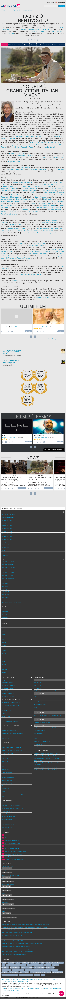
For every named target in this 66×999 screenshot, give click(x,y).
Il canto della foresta (7, 783)
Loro (15, 214)
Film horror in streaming (8, 696)
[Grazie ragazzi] (48, 426)
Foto (40, 45)
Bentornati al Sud (6, 769)
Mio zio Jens (5, 803)
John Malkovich (49, 193)
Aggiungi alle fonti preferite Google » (24, 10)
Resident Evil (5, 755)
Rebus (31, 147)
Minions (4, 962)
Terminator (37, 975)
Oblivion (4, 893)
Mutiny (35, 736)
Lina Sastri (54, 228)
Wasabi (3, 911)
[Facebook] (28, 40)
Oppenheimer (47, 965)
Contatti (9, 988)
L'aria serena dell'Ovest (14, 170)
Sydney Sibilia (58, 256)
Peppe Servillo (17, 231)
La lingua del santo (8, 190)
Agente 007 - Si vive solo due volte (10, 875)
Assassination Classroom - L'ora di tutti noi (12, 808)
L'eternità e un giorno (43, 186)
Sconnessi (24, 210)
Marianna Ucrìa (53, 184)
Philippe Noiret (26, 186)
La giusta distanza (50, 190)
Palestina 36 (5, 761)
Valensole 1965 (6, 738)
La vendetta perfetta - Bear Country (11, 708)
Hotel (32, 193)
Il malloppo (37, 696)
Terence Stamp (58, 145)
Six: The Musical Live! (7, 819)
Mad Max (22, 975)
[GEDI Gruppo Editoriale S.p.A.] (56, 2)
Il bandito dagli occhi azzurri (36, 136)
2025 (10, 514)
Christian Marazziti (54, 209)
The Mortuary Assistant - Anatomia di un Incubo (46, 710)
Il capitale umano (11, 205)
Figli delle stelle (58, 201)
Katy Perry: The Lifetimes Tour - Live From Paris (46, 691)
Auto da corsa (15, 970)
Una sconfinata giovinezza (26, 199)
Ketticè (35, 707)
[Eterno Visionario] (48, 316)
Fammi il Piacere (38, 701)
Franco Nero (59, 136)
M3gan (42, 962)
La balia (14, 188)
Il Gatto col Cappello (7, 772)
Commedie (4, 609)
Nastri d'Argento (58, 31)
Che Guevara (29, 975)
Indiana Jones (28, 970)
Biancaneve (30, 965)
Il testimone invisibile (8, 212)
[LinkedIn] (34, 40)
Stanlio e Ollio (5, 902)
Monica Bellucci (6, 199)
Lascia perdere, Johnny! (17, 229)
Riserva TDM (48, 988)
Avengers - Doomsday (7, 753)
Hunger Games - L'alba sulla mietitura (11, 747)
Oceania (4, 727)
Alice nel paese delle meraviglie (10, 975)
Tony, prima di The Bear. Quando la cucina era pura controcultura (18, 930)
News (25, 45)
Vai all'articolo (22, 488)
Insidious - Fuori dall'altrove (9, 730)
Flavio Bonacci (47, 231)
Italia (11, 327)
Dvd (41, 979)
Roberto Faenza (9, 186)
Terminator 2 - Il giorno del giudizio (14, 854)
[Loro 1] (17, 426)
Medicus (4, 907)
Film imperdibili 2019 (7, 539)
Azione (3, 620)
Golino (14, 281)
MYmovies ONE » (6, 10)
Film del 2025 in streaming (8, 682)
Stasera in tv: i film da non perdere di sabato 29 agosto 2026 (17, 932)
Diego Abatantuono (15, 161)
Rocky (42, 975)
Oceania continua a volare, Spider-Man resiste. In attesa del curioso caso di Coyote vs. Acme (25, 924)
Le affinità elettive (25, 182)
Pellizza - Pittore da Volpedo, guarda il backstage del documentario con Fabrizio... (11, 479)
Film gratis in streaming (7, 680)
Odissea (7, 837)
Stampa (33, 45)
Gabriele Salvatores (16, 153)
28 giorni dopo (25, 962)
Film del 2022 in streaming (8, 691)
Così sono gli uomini (7, 811)
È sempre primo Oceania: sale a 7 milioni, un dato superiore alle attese (20, 949)
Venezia (11, 33)
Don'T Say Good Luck (7, 827)
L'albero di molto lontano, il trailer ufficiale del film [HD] (16, 946)
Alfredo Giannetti (19, 136)
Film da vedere (5, 544)
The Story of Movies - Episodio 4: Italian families (46, 769)
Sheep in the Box (6, 716)
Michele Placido (7, 201)
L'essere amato (5, 788)
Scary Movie (11, 962)
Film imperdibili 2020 (7, 536)
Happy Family (59, 157)
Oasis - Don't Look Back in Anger (42, 741)
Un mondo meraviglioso (40, 704)
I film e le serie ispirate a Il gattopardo (16, 965)
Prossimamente (6, 981)
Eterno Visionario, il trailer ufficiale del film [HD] (40, 478)
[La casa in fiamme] (16, 316)
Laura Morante (40, 197)
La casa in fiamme (8, 325)
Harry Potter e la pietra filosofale (10, 721)
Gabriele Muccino (17, 195)
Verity (3, 796)
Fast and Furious (24, 972)
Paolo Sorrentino (7, 214)
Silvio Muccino (15, 197)
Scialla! (32, 203)
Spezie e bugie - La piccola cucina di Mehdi (45, 727)
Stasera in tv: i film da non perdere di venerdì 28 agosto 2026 (17, 951)
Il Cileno (4, 713)
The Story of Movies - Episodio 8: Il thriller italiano (46, 755)
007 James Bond (6, 970)
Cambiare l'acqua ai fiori (8, 775)
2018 (14, 437)
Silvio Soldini (25, 167)
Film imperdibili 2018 (7, 542)
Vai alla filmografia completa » (56, 339)
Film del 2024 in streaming (8, 685)
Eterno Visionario (41, 325)
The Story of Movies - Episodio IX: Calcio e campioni (47, 753)
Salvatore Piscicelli (20, 147)
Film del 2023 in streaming (8, 688)
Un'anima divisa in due (38, 170)
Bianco (3, 785)
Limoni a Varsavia (6, 710)
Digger (3, 791)
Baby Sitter (55, 965)
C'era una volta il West (7, 866)
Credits (4, 988)
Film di (3, 550)
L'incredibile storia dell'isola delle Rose (15, 258)
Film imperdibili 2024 (7, 525)
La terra (4, 222)
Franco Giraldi (39, 243)
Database (15, 979)
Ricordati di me (51, 220)
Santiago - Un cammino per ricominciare (12, 750)
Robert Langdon (46, 970)
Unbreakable (37, 970)
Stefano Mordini (32, 212)
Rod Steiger (42, 184)
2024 (47, 327)
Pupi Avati (47, 199)
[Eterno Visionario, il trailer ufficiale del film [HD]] (40, 467)
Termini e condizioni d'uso (35, 988)
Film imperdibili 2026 (7, 520)
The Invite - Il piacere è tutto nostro (10, 745)
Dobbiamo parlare (41, 207)
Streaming (62, 45)
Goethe (15, 182)
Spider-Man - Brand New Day (12, 840)
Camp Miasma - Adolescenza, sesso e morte (13, 733)
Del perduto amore (16, 224)
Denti (44, 157)
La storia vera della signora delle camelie (44, 143)
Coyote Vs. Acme (38, 685)
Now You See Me (35, 962)
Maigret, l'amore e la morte (8, 813)
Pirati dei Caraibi (50, 967)
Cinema (54, 45)
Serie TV (36, 979)
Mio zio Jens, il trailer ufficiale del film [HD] (12, 940)
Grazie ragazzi (39, 435)
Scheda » (28, 331)
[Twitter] (31, 40)
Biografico (5, 437)
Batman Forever (6, 916)
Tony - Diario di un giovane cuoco (10, 705)
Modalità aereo (5, 898)
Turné (62, 155)
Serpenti (36, 738)
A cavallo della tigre (28, 190)
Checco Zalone (38, 965)
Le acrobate (59, 170)
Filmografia (11, 45)
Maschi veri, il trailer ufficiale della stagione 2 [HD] (14, 954)
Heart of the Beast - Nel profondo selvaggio (13, 794)
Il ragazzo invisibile (49, 205)
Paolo (55, 182)
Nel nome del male (36, 245)
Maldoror (4, 736)
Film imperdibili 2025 (7, 523)
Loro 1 (4, 435)
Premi (18, 45)
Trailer (14, 981)
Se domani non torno (7, 780)
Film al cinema (5, 547)
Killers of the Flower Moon (8, 884)
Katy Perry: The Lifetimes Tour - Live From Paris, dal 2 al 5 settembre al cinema (22, 943)
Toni (8, 231)
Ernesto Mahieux (42, 228)
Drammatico (5, 327)
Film (20, 979)
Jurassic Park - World (26, 967)
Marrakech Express (25, 155)
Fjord (3, 766)
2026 (15, 327)
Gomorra (18, 962)
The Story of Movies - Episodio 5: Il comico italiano (46, 767)
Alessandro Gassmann (38, 253)
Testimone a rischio (49, 222)
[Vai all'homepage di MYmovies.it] (11, 7)
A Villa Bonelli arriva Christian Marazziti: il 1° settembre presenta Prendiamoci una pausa (24, 927)
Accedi (62, 6)
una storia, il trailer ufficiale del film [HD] (12, 935)
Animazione (5, 617)
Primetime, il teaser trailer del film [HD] (11, 938)
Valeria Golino (24, 274)
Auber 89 (36, 747)
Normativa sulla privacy (20, 988)
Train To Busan (37, 682)
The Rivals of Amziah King (8, 816)
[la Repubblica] (62, 2)
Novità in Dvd (5, 555)
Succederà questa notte (8, 777)
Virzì (2, 205)
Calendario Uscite (27, 979)
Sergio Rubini (20, 201)
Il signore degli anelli (57, 972)
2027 (3, 514)
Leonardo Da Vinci (15, 967)
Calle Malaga (5, 758)
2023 (46, 437)
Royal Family (5, 967)
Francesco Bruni (44, 203)
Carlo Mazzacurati (57, 188)
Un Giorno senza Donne (8, 824)
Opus (3, 965)
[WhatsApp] (38, 40)
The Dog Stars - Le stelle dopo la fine (11, 702)
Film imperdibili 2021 (7, 533)
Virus (22, 970)
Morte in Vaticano (36, 145)
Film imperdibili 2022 (7, 531)
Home (3, 979)
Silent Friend (37, 699)
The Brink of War (6, 822)
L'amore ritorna (26, 233)
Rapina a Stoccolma (7, 888)
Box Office (56, 979)
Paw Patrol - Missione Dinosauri (42, 722)
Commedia (37, 437)
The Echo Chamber (39, 733)
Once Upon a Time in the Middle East (11, 805)
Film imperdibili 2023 (7, 528)
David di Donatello (38, 31)
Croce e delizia (14, 256)
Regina (3, 147)
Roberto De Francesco (32, 231)
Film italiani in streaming (8, 693)
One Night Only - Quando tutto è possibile (15, 851)
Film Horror (4, 614)
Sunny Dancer (37, 688)
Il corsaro (21, 243)
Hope (3, 764)
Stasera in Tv (47, 979)
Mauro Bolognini (9, 145)
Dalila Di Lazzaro (8, 138)
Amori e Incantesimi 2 (39, 730)
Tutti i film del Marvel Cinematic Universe (40, 972)
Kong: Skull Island (6, 870)
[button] (61, 993)
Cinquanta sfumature (39, 967)
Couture (4, 719)
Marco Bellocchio (31, 188)
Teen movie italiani (13, 972)
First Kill (4, 879)
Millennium (4, 972)
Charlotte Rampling (49, 147)
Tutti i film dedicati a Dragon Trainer (55, 962)
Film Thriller (5, 611)
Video (47, 45)
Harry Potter (55, 970)
